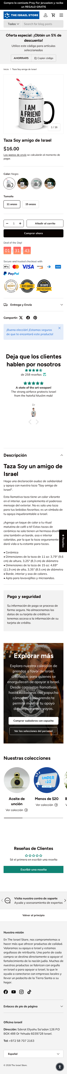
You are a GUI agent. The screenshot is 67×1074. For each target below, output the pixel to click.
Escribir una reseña (34, 869)
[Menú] (61, 15)
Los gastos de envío (15, 154)
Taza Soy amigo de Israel (24, 69)
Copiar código (45, 58)
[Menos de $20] (47, 780)
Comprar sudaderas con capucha (33, 720)
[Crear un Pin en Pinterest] (35, 317)
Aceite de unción (17, 801)
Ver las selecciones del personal (33, 731)
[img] (33, 370)
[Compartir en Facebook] (28, 317)
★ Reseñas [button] (63, 541)
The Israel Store (19, 1065)
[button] (53, 15)
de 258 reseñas (31, 374)
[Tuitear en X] (20, 317)
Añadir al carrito (45, 223)
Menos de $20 (46, 798)
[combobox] (33, 24)
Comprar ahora (33, 234)
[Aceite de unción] (17, 780)
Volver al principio (33, 915)
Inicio (6, 69)
